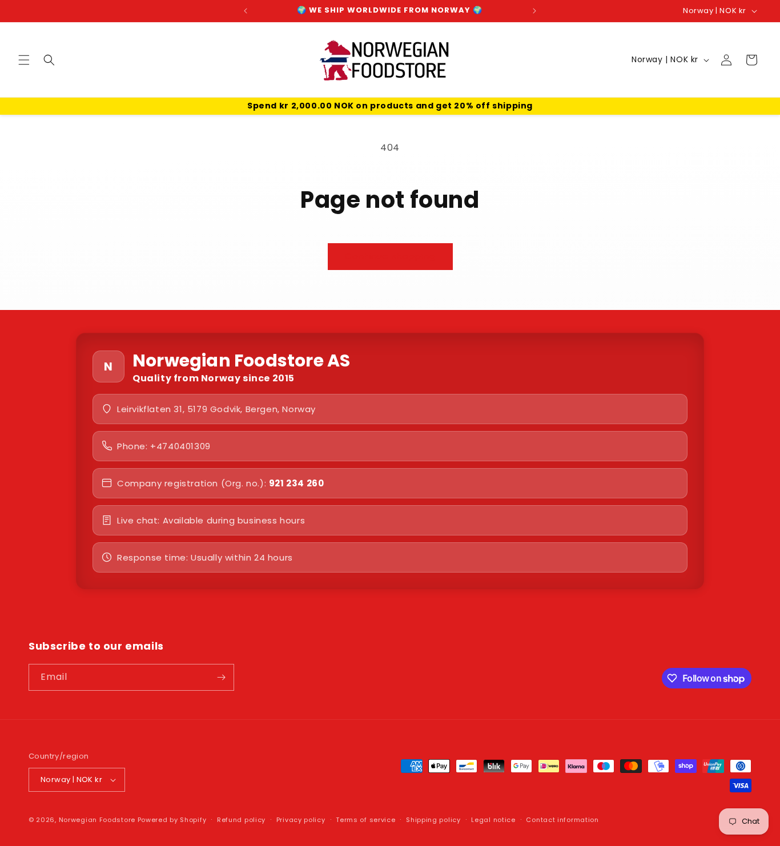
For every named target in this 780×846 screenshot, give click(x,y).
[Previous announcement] (245, 11)
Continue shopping (390, 256)
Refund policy (241, 819)
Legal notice (493, 819)
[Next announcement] (534, 11)
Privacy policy (300, 819)
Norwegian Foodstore (97, 819)
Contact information (562, 819)
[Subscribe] (221, 677)
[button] (24, 59)
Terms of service (365, 819)
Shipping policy (433, 819)
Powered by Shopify (172, 819)
